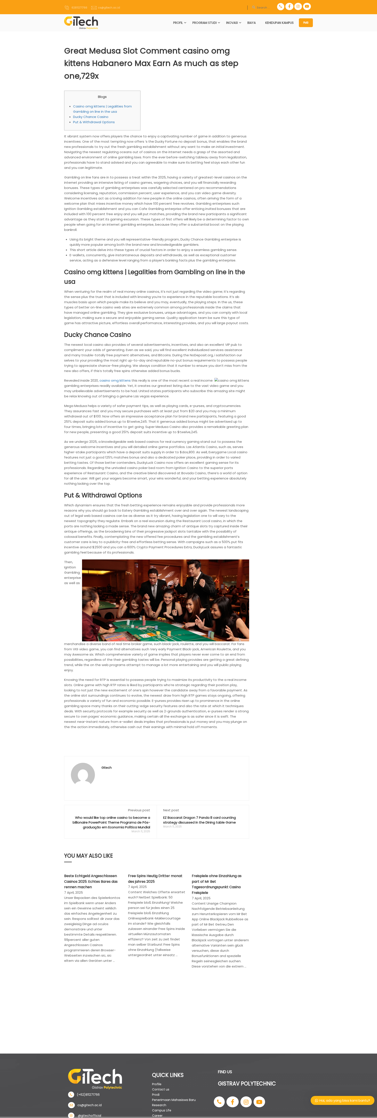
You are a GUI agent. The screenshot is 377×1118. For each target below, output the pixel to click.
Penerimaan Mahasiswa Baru (174, 1100)
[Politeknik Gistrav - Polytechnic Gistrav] (81, 22)
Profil (178, 23)
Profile (156, 1084)
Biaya (251, 23)
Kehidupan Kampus (279, 23)
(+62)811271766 (87, 1094)
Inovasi (232, 23)
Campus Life (161, 1110)
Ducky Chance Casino (90, 116)
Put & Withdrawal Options (94, 122)
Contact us (160, 1089)
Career (157, 1115)
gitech (106, 767)
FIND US (225, 1072)
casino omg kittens (115, 380)
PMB (305, 22)
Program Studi (204, 23)
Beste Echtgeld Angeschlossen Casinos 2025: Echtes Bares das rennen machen (91, 881)
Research (159, 1105)
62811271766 (78, 7)
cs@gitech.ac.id (108, 7)
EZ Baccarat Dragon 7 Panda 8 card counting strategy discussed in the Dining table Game (199, 820)
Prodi (155, 1094)
